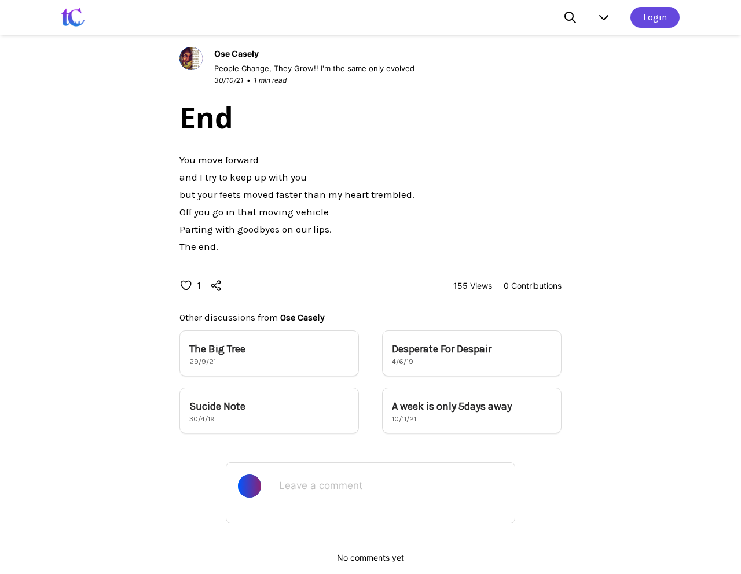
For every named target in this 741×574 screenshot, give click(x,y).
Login (655, 17)
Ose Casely (302, 317)
